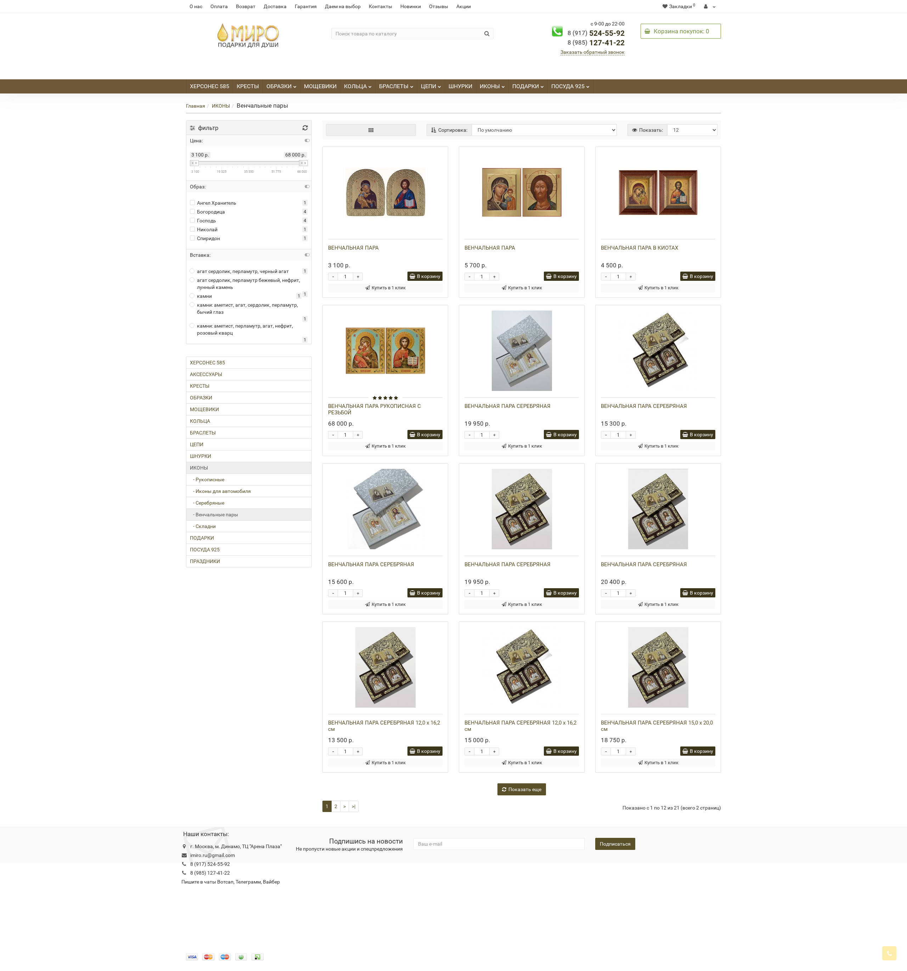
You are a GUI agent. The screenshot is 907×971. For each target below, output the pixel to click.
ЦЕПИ (428, 86)
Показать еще (524, 789)
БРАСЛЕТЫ (394, 86)
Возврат (245, 6)
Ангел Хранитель (216, 203)
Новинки (410, 6)
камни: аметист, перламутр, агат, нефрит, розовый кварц (245, 329)
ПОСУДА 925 (568, 86)
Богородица (211, 212)
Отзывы (438, 6)
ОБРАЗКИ (279, 86)
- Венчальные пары (214, 514)
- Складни (203, 526)
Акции (463, 6)
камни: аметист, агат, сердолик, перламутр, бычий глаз (247, 308)
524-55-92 (596, 33)
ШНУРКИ (460, 86)
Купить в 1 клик (389, 287)
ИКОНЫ (490, 86)
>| (353, 806)
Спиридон (208, 238)
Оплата (219, 6)
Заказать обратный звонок (592, 52)
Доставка (275, 6)
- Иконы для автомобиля (220, 491)
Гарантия (306, 6)
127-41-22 (596, 43)
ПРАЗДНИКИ (205, 561)
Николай (207, 229)
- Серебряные (207, 503)
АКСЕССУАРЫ (206, 374)
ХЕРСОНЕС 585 (209, 86)
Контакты (380, 6)
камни (204, 296)
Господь (206, 220)
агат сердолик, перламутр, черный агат (243, 271)
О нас (196, 6)
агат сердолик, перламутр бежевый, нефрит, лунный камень (248, 283)
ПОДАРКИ (525, 86)
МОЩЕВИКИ (320, 86)
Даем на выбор (343, 6)
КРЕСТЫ (248, 86)
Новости (342, 873)
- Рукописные (207, 479)
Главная (195, 106)
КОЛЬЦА (355, 86)
